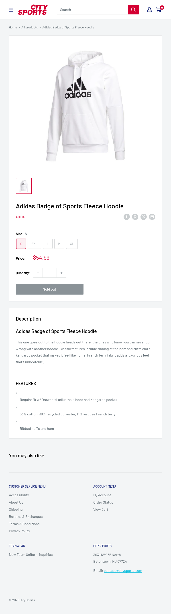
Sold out (49, 289)
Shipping (16, 509)
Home (13, 27)
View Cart (100, 509)
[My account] (149, 9)
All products (29, 27)
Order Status (103, 502)
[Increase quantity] (61, 272)
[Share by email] (152, 216)
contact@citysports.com (123, 570)
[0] (158, 9)
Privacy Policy (19, 531)
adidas (21, 217)
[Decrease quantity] (38, 272)
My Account (102, 495)
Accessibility (19, 495)
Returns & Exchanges (26, 516)
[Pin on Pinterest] (135, 216)
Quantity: (23, 273)
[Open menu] (11, 10)
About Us (16, 502)
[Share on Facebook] (127, 216)
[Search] (133, 9)
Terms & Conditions (24, 524)
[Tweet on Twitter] (143, 216)
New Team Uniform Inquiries (31, 554)
